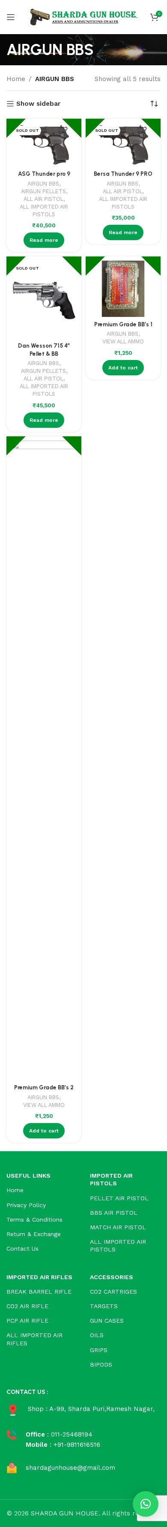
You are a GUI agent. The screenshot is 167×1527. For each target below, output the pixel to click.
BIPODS (101, 1364)
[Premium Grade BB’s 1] (123, 289)
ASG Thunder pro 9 (44, 173)
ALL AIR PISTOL (43, 199)
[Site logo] (83, 16)
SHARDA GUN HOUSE (64, 1513)
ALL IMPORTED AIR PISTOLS (44, 210)
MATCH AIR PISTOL (118, 1227)
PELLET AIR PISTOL (119, 1198)
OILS (97, 1335)
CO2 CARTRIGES (113, 1291)
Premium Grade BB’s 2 (44, 1087)
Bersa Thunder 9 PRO (123, 173)
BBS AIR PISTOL (113, 1212)
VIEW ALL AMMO (123, 341)
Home (15, 79)
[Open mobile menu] (10, 17)
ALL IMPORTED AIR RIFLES (34, 1339)
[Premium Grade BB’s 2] (44, 760)
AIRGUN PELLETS (43, 191)
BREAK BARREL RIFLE (39, 1291)
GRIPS (98, 1350)
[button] (145, 1504)
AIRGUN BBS (43, 183)
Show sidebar (38, 103)
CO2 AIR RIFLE (27, 1306)
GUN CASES (107, 1320)
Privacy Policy (26, 1205)
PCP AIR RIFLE (27, 1320)
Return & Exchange (33, 1234)
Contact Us (22, 1248)
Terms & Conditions (34, 1219)
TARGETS (104, 1306)
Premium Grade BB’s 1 (123, 324)
